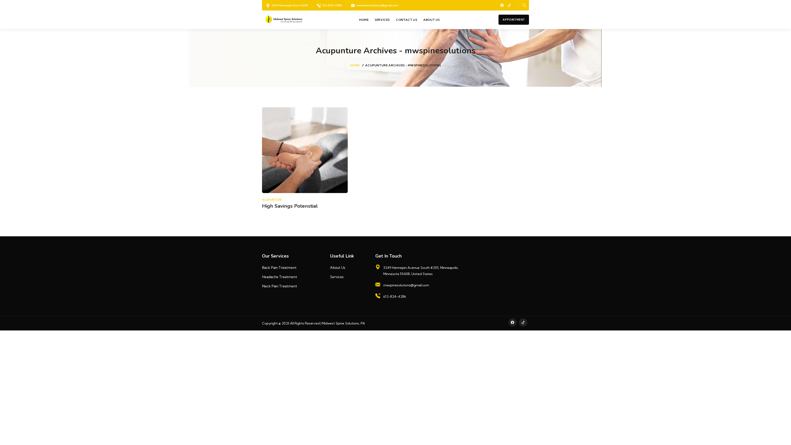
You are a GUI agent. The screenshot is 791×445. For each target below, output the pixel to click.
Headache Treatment (279, 277)
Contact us (406, 19)
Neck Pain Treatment (279, 286)
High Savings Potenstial (290, 206)
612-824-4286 (332, 5)
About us (431, 19)
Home (364, 19)
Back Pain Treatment (279, 267)
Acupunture (272, 199)
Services (382, 19)
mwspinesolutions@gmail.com (377, 5)
